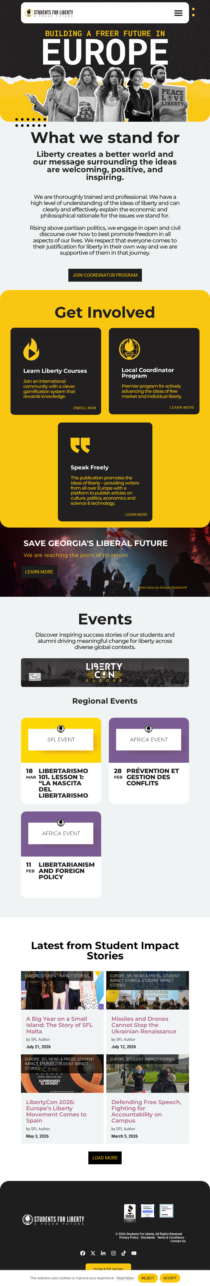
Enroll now (85, 408)
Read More (125, 1278)
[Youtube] (134, 1253)
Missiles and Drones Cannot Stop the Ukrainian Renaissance (143, 1025)
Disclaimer (148, 1237)
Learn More (136, 514)
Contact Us (178, 1241)
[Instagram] (113, 1253)
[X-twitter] (93, 1253)
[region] (105, 1278)
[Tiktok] (124, 1253)
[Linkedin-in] (103, 1253)
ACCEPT (170, 1278)
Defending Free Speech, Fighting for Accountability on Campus (146, 1111)
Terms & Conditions (170, 1237)
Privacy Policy (129, 1237)
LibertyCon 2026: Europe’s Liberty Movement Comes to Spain (56, 1111)
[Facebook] (83, 1253)
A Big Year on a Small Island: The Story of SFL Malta (59, 1025)
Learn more (182, 408)
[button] (178, 13)
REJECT (147, 1278)
